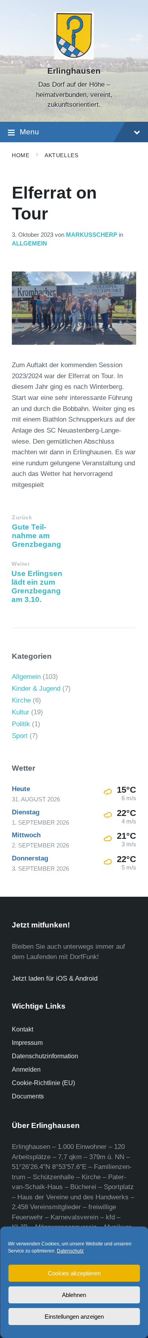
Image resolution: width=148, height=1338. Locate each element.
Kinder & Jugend (36, 688)
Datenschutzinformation (45, 1056)
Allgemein (29, 243)
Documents (28, 1096)
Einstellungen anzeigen (74, 1316)
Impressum (27, 1042)
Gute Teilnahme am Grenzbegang (36, 535)
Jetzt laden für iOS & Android (54, 978)
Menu (29, 132)
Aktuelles (61, 155)
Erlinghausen (74, 71)
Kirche (21, 700)
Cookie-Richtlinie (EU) (43, 1083)
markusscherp (91, 235)
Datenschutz (70, 1251)
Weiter (20, 564)
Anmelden (26, 1069)
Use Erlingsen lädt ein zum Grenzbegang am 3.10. (36, 586)
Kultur (20, 712)
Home (20, 155)
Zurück (22, 517)
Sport (20, 736)
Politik (21, 724)
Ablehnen (74, 1295)
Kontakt (22, 1029)
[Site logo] (74, 57)
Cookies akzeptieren (74, 1273)
